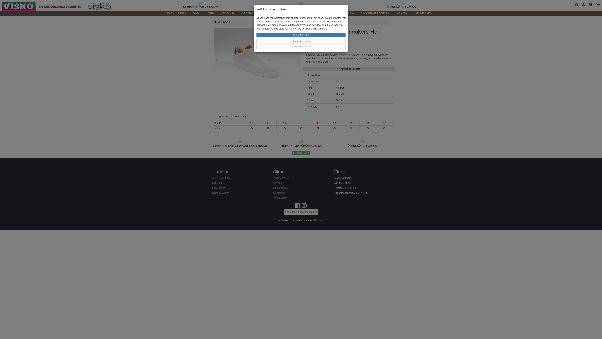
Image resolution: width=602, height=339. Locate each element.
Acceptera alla (301, 35)
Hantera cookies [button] (301, 41)
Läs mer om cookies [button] (301, 46)
